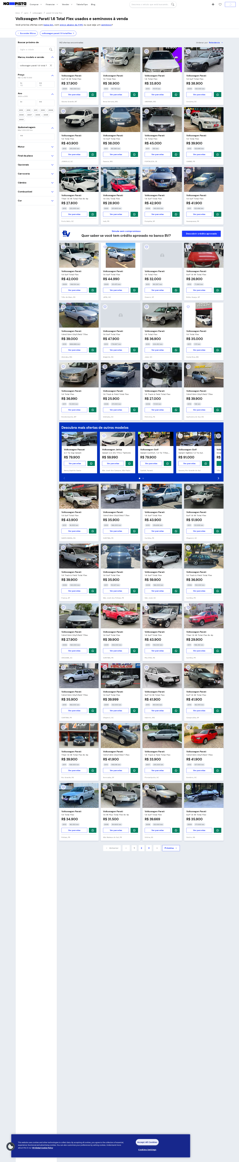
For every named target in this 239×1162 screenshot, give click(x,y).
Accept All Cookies (147, 1142)
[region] (100, 1146)
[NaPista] (14, 4)
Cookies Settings (147, 1149)
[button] (10, 1146)
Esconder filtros (28, 33)
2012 (28, 110)
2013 (21, 110)
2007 (29, 115)
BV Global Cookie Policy (42, 1148)
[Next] (218, 478)
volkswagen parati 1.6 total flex (57, 33)
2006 (37, 115)
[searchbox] (153, 4)
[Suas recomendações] (213, 4)
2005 (46, 115)
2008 (21, 115)
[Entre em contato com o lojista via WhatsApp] (91, 463)
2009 (50, 110)
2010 (43, 110)
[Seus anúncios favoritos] (220, 4)
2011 (35, 110)
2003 (21, 119)
